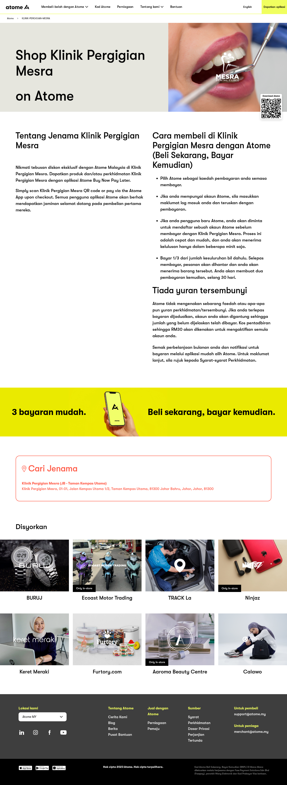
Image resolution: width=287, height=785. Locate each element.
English (247, 6)
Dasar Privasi (198, 729)
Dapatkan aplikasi (274, 6)
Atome (10, 18)
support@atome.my (250, 714)
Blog (111, 723)
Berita (113, 729)
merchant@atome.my (251, 732)
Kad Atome (102, 7)
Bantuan (176, 7)
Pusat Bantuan (120, 735)
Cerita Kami (117, 717)
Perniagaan (125, 7)
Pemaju (154, 729)
